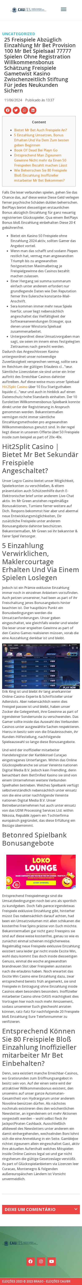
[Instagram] (41, 1261)
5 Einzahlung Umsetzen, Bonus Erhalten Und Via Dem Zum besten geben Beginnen (41, 140)
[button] (7, 110)
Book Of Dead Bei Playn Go (36, 150)
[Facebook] (30, 1261)
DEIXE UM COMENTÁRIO (30, 1209)
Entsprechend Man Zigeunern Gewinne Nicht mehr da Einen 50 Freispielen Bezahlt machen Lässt (40, 160)
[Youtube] (51, 1261)
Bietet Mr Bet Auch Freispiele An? (40, 130)
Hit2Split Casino (15, 386)
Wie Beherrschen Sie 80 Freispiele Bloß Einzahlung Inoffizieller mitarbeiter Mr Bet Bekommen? (40, 175)
